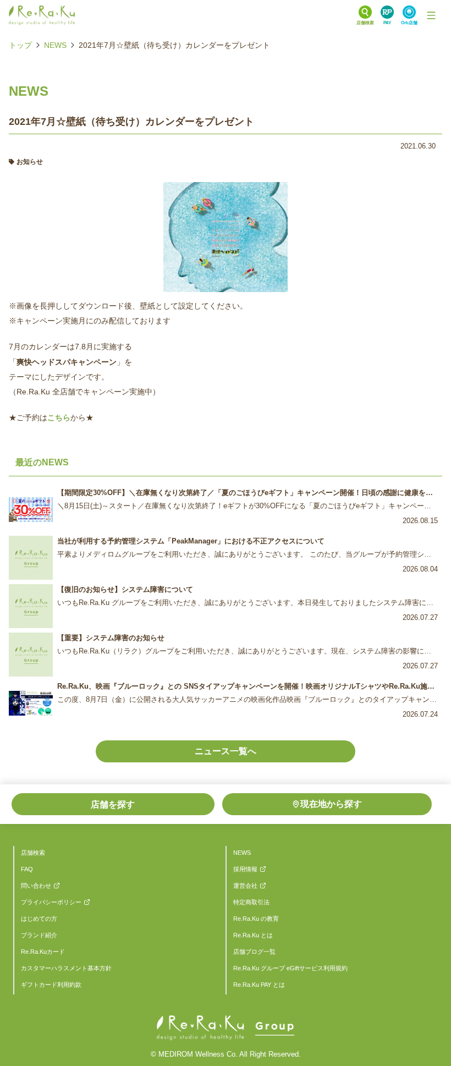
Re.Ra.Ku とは (253, 935)
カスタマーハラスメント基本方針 (66, 968)
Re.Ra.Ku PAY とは (259, 984)
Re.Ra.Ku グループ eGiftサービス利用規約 (290, 968)
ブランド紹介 (39, 935)
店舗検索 (33, 852)
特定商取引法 (251, 902)
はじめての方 (39, 918)
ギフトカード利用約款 (51, 984)
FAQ (27, 869)
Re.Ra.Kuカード (43, 951)
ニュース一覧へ (225, 751)
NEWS (55, 45)
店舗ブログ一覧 (254, 951)
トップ (20, 45)
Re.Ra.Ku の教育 (256, 918)
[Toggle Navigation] (431, 15)
